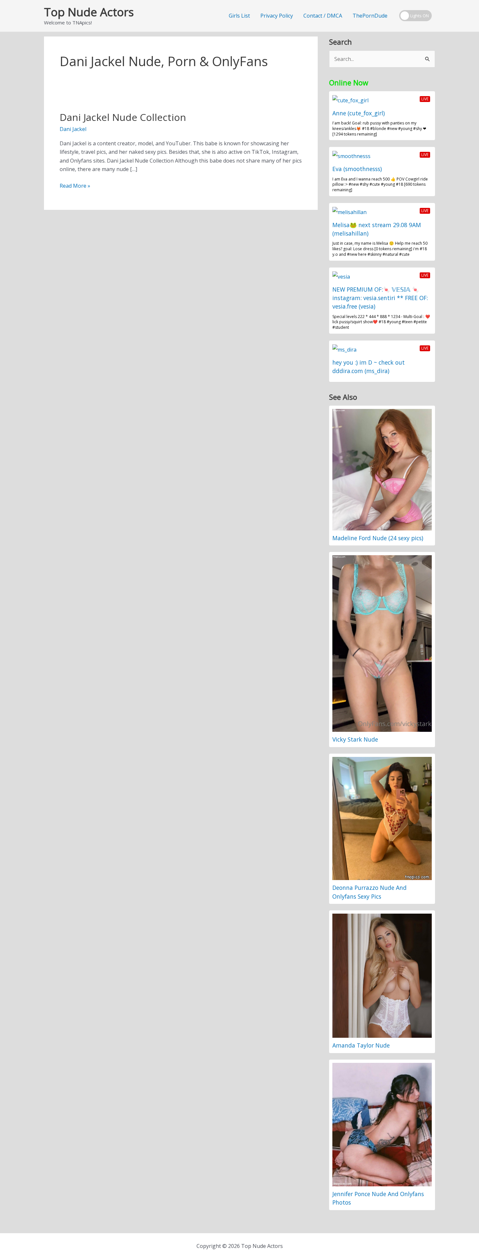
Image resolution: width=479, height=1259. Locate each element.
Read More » (75, 186)
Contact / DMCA (322, 15)
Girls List (239, 15)
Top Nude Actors (89, 12)
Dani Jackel (73, 129)
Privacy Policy (276, 15)
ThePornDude (370, 15)
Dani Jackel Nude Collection (123, 117)
